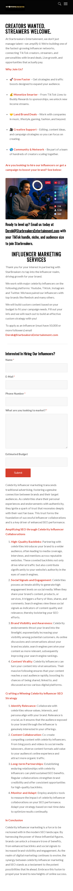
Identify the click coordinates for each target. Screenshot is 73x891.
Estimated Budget (16, 454)
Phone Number (15, 393)
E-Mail (10, 376)
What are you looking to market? (26, 410)
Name (9, 359)
